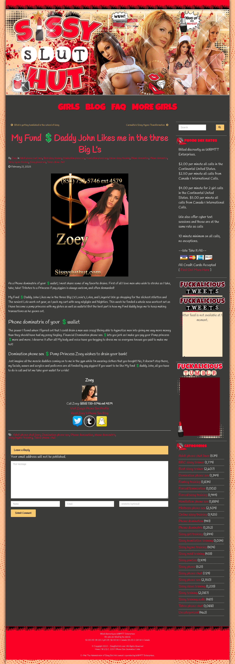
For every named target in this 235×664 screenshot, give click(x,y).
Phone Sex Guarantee (125, 649)
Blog (95, 108)
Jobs (138, 649)
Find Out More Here (195, 270)
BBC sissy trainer (191, 462)
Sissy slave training (192, 586)
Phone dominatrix (158, 158)
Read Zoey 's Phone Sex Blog (89, 413)
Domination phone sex (74, 158)
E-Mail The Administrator (91, 655)
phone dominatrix (104, 435)
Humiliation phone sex (97, 158)
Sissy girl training (191, 534)
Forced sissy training (193, 495)
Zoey (14, 158)
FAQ (118, 108)
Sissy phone (187, 567)
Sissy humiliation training (196, 540)
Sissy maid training (191, 554)
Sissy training (188, 593)
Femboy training (189, 482)
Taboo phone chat (56, 162)
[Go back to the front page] (117, 52)
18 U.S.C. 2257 (108, 649)
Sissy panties (188, 560)
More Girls (154, 108)
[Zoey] (89, 393)
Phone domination (140, 158)
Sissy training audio (192, 599)
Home (97, 649)
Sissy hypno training (18, 162)
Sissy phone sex (38, 162)
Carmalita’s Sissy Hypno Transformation (145, 125)
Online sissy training (119, 158)
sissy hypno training (20, 438)
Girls (69, 108)
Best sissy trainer (52, 158)
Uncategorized (189, 612)
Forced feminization (192, 488)
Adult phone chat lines (31, 158)
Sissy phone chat (190, 573)
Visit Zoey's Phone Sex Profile (89, 408)
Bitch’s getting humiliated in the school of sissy (36, 125)
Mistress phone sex (192, 508)
